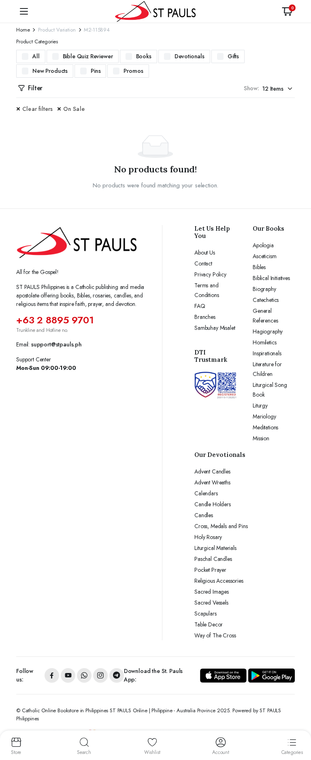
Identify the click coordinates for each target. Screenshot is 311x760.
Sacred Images (211, 592)
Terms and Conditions (206, 290)
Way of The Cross (215, 635)
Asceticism (264, 256)
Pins (95, 71)
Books (143, 56)
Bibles (259, 267)
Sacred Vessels (211, 603)
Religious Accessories (218, 581)
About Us (204, 252)
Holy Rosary (208, 537)
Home (23, 29)
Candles (203, 515)
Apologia (263, 245)
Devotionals (189, 56)
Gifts (233, 56)
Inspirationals (267, 353)
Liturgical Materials (215, 548)
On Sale (74, 109)
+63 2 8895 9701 (55, 320)
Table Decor (208, 624)
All (36, 56)
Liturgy (260, 405)
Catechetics (266, 300)
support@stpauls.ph (56, 344)
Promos (133, 71)
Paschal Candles (213, 559)
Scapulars (205, 613)
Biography (264, 289)
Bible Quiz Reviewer (88, 56)
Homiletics (264, 342)
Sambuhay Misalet (214, 328)
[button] (287, 11)
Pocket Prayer (210, 570)
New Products (50, 71)
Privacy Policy (210, 274)
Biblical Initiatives (271, 278)
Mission (261, 438)
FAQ (199, 306)
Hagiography (268, 331)
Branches (204, 317)
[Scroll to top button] (298, 723)
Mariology (264, 416)
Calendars (206, 493)
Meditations (265, 427)
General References (265, 316)
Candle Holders (212, 504)
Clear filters (37, 109)
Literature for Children (267, 369)
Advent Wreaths (212, 482)
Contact (203, 263)
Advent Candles (212, 471)
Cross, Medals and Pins (220, 526)
